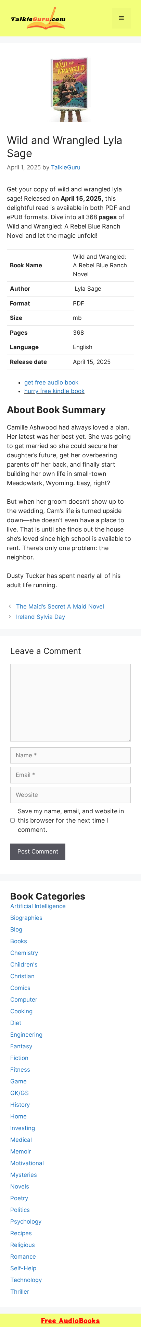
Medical (21, 1139)
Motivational (27, 1163)
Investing (22, 1128)
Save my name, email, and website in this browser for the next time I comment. (71, 820)
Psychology (25, 1221)
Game (18, 1081)
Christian (22, 976)
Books (18, 941)
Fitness (20, 1069)
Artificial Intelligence (38, 906)
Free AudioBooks (70, 1320)
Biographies (26, 917)
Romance (23, 1256)
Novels (19, 1186)
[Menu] (121, 18)
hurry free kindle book (54, 391)
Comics (20, 987)
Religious (22, 1244)
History (20, 1104)
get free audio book (51, 382)
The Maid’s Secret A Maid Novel (60, 606)
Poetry (19, 1198)
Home (18, 1116)
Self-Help (23, 1268)
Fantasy (21, 1046)
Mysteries (23, 1174)
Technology (26, 1279)
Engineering (26, 1034)
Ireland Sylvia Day (40, 616)
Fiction (19, 1058)
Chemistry (24, 952)
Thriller (19, 1291)
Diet (15, 1022)
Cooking (21, 1011)
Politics (20, 1209)
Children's (24, 964)
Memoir (20, 1151)
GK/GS (19, 1093)
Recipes (21, 1233)
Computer (23, 999)
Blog (16, 929)
